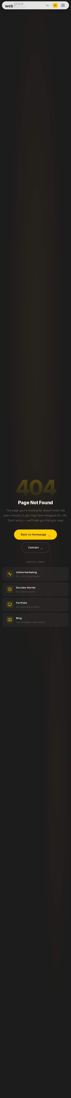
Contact (35, 548)
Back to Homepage (35, 535)
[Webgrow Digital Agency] (16, 5)
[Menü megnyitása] (63, 5)
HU (47, 5)
